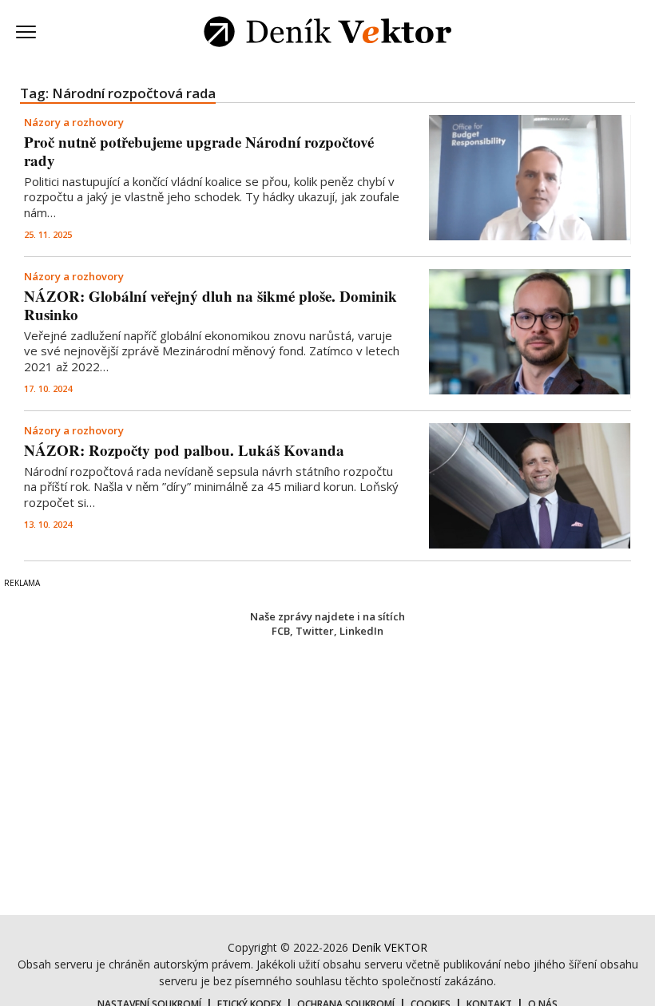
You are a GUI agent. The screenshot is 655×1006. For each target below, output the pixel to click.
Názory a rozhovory (74, 122)
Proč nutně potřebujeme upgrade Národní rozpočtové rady (199, 151)
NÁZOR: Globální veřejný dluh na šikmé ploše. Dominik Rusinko (210, 305)
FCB (281, 631)
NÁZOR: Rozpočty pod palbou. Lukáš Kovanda (184, 450)
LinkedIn (361, 631)
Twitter (315, 631)
